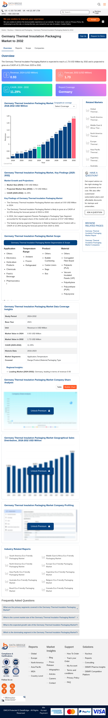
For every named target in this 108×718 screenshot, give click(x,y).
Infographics (54, 669)
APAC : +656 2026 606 (10, 14)
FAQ (69, 682)
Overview (7, 48)
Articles (52, 674)
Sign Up (83, 36)
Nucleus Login (98, 12)
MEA (33, 671)
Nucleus (11, 30)
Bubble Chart (70, 387)
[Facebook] (4, 691)
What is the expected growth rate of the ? (40, 625)
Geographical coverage (63, 103)
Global (33, 654)
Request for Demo (98, 36)
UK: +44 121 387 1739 (31, 11)
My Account (72, 666)
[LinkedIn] (4, 686)
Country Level (37, 676)
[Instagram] (12, 691)
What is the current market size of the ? (39, 617)
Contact (52, 683)
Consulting (89, 662)
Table (59, 387)
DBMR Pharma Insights (95, 667)
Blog (51, 657)
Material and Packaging (23, 30)
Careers (52, 678)
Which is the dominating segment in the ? (40, 632)
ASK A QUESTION (94, 212)
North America (37, 662)
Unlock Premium (39, 411)
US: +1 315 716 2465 (12, 11)
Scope (28, 48)
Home (4, 30)
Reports (18, 48)
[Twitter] (12, 686)
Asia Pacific (36, 667)
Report (93, 233)
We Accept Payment (44, 711)
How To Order (73, 654)
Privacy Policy (73, 678)
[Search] (100, 4)
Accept (93, 20)
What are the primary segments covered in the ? (39, 608)
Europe (34, 658)
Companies (39, 48)
